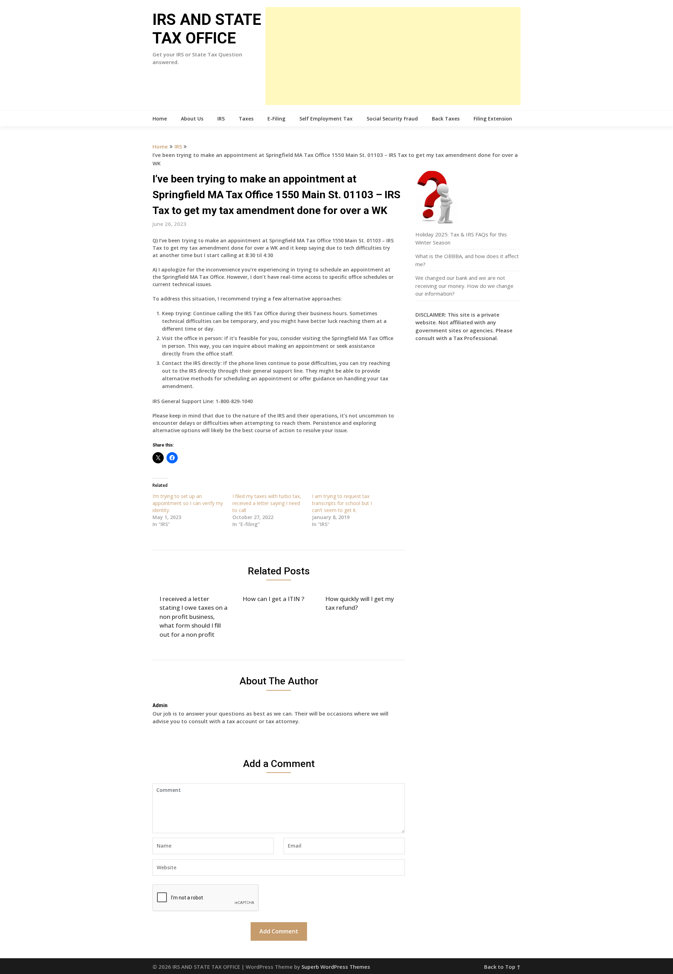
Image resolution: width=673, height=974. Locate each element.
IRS (221, 118)
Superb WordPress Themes (335, 966)
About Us (192, 118)
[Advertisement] (393, 56)
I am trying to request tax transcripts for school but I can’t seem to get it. (342, 503)
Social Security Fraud (392, 118)
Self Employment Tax (326, 118)
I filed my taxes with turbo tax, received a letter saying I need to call (266, 503)
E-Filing (276, 118)
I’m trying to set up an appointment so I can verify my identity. (187, 503)
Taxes (246, 118)
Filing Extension (493, 118)
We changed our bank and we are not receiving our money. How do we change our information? (464, 285)
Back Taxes (446, 118)
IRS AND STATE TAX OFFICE (206, 29)
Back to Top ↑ (502, 966)
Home (159, 118)
